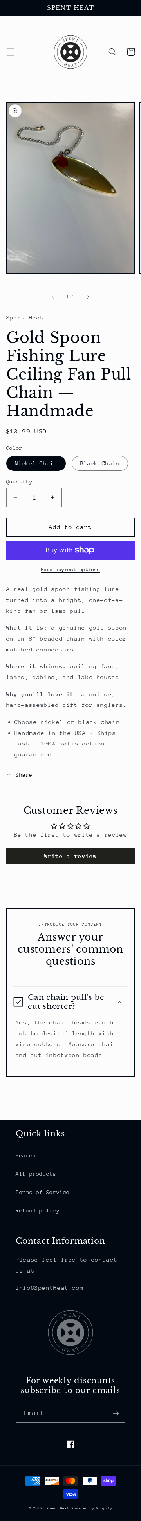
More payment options (70, 569)
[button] (10, 52)
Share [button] (24, 775)
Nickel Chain (36, 463)
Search (26, 1155)
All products (36, 1174)
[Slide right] (88, 297)
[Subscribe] (116, 1413)
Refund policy (38, 1210)
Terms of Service (43, 1192)
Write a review (70, 856)
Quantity (19, 482)
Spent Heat (58, 1508)
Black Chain (99, 463)
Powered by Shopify (92, 1508)
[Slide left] (52, 297)
